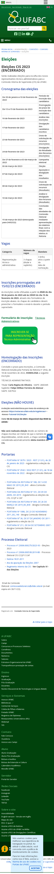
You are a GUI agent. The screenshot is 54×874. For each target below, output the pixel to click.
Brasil (9, 2)
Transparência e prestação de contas (17, 665)
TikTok (4, 803)
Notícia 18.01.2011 (15, 559)
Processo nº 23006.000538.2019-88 (23, 552)
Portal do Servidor (9, 779)
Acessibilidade (16, 7)
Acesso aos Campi (9, 742)
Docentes (5, 686)
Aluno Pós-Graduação (10, 756)
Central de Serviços (9, 706)
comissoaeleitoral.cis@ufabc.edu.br (26, 586)
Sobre (4, 640)
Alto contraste (6, 7)
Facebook (5, 790)
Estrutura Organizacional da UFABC (16, 662)
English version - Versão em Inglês (16, 816)
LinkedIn (5, 796)
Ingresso (5, 676)
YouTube (5, 799)
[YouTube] (28, 34)
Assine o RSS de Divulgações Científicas (18, 832)
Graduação (6, 679)
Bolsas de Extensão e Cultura (14, 762)
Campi (4, 643)
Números (5, 656)
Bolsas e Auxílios (8, 759)
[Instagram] (19, 34)
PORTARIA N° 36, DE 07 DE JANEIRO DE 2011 (28, 518)
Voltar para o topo (43, 622)
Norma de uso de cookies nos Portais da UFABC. (27, 863)
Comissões (33, 49)
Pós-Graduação (8, 682)
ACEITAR (35, 868)
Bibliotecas (6, 703)
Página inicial (7, 49)
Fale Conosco (7, 736)
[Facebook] (15, 34)
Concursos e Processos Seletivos (15, 646)
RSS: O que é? (7, 823)
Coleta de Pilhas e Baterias (12, 709)
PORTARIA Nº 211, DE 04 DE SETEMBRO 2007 (28, 525)
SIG (2, 725)
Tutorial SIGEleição (17, 414)
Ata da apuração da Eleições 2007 (22, 562)
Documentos (7, 653)
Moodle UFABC (7, 769)
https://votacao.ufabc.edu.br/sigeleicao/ (27, 411)
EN (52, 7)
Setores (4, 659)
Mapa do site (27, 7)
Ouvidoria (5, 739)
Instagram (5, 793)
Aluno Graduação (8, 753)
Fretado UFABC (7, 712)
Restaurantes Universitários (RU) (15, 718)
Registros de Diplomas (11, 715)
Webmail (5, 722)
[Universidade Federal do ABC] (27, 17)
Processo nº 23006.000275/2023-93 (23, 545)
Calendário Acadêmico (11, 765)
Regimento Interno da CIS (19, 566)
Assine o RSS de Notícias (12, 826)
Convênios (6, 649)
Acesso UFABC (7, 699)
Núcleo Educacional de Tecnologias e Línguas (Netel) (23, 689)
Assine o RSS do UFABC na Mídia (15, 829)
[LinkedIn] (23, 34)
